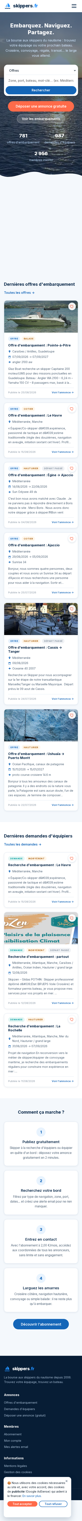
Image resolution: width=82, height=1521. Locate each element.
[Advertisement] (41, 235)
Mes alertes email (16, 1447)
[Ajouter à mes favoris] (72, 306)
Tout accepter (22, 1504)
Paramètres (16, 1511)
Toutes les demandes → (22, 844)
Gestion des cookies (18, 1472)
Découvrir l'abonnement (41, 1324)
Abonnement (12, 1434)
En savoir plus (31, 1496)
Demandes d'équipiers (19, 1409)
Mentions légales (15, 1466)
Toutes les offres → (19, 293)
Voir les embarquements (41, 119)
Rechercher (41, 90)
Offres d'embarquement (20, 1402)
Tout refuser (53, 1504)
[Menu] (74, 6)
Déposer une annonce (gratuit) (25, 1415)
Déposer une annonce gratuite (41, 106)
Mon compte (12, 1440)
